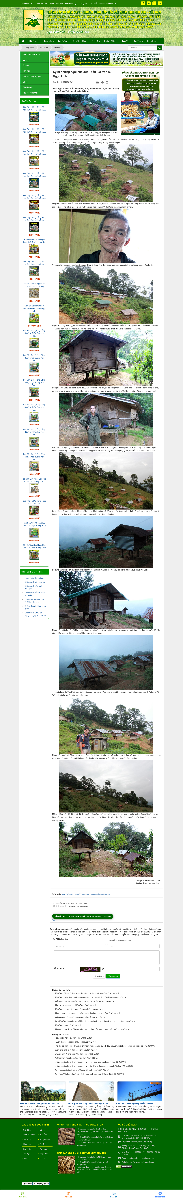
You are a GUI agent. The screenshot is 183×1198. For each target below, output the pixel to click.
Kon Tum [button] (138, 41)
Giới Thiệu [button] (33, 41)
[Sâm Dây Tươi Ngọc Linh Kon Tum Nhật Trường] (34, 293)
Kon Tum (43, 1149)
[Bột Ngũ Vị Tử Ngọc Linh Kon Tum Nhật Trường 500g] (34, 532)
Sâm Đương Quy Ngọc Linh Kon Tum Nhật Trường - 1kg (34, 546)
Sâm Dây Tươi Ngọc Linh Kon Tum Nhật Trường (34, 285)
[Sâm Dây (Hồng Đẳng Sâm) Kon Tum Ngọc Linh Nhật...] (34, 116)
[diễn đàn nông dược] (106, 58)
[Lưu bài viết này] (107, 82)
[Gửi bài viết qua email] (97, 82)
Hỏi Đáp (43, 1158)
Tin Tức (26, 1158)
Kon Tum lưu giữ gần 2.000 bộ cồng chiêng (73, 1009)
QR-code (28, 1183)
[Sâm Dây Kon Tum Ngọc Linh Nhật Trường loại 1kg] (34, 248)
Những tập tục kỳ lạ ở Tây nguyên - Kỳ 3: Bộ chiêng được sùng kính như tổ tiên (88, 1066)
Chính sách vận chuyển (35, 582)
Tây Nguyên (28, 87)
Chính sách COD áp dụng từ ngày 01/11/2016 (35, 614)
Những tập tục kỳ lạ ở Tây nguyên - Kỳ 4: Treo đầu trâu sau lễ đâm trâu (85, 1061)
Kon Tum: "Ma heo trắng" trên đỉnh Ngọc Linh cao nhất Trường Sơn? (84, 1074)
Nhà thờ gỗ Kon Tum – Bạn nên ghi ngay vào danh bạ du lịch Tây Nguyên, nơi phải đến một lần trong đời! (99, 1045)
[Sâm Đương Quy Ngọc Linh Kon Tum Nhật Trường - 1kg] (34, 554)
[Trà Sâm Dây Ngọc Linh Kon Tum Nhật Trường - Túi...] (34, 488)
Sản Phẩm (27, 1149)
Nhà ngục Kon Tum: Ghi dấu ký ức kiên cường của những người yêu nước (86, 1029)
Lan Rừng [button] (62, 41)
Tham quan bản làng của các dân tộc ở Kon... (89, 1103)
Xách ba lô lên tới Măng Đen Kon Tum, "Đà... (40, 1103)
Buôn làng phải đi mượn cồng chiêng (70, 1049)
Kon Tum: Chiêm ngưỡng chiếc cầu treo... (135, 1103)
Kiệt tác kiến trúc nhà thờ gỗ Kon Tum (71, 1057)
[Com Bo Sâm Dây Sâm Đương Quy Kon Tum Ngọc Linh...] (34, 317)
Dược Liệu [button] (48, 41)
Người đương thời (30, 92)
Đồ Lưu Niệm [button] (110, 41)
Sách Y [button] (125, 41)
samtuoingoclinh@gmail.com (79, 3)
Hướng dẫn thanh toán (34, 578)
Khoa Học (27, 1144)
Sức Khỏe (27, 1139)
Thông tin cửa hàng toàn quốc (35, 607)
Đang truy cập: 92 (42, 1183)
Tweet (54, 920)
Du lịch (26, 59)
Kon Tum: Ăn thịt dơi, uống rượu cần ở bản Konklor (76, 1070)
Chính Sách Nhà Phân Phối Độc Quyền (34, 600)
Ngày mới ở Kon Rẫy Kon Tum (67, 1037)
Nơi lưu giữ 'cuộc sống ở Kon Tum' (69, 1005)
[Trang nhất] (23, 41)
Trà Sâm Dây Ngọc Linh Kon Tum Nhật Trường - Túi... (34, 480)
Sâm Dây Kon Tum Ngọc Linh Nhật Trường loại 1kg (34, 240)
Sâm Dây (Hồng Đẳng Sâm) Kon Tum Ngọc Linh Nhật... (34, 108)
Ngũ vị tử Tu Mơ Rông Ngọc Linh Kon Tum (34, 502)
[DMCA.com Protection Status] (124, 1166)
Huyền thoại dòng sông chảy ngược (70, 1041)
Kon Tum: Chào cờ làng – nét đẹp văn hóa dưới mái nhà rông (81, 993)
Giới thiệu (27, 1130)
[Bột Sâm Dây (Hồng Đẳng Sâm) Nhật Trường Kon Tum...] (34, 342)
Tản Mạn (26, 1153)
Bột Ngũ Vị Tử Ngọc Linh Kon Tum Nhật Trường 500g (34, 524)
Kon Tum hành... (62, 1025)
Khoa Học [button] (151, 41)
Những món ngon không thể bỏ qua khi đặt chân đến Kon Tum (81, 1013)
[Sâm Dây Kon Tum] (141, 102)
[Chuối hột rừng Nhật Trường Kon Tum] (67, 1137)
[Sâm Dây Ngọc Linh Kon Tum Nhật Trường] (67, 1165)
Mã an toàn (59, 968)
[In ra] (102, 82)
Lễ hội (25, 81)
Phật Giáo (44, 1153)
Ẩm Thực (43, 1144)
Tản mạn (26, 70)
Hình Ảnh (43, 1134)
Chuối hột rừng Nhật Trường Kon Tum (80, 1124)
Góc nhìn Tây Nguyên (32, 76)
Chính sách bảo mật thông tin (33, 587)
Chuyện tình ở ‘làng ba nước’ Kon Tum (71, 1053)
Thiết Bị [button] (95, 41)
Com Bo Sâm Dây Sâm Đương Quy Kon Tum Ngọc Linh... (34, 308)
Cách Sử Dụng (29, 1134)
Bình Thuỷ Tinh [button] (79, 41)
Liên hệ (42, 1130)
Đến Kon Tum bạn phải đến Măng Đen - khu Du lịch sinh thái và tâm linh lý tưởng (89, 1021)
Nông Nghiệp (45, 1139)
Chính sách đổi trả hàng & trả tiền (35, 594)
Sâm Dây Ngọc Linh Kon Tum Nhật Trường (81, 1152)
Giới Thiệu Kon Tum (31, 54)
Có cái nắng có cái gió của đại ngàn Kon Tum (74, 1017)
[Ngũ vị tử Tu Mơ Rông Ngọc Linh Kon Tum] (34, 510)
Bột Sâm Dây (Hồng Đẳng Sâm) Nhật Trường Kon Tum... (34, 333)
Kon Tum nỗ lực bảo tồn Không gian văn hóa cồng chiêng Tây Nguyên (85, 997)
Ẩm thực (26, 65)
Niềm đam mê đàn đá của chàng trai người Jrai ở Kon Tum (80, 1001)
